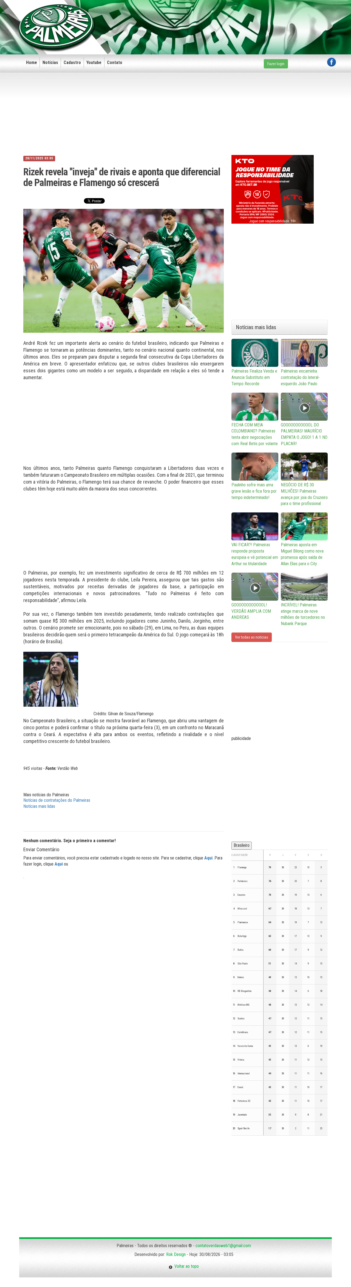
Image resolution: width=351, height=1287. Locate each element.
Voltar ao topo (185, 1266)
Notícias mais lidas (39, 806)
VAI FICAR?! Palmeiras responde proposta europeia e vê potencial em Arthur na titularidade (254, 554)
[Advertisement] (236, 18)
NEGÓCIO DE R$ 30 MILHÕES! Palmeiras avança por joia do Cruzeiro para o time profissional (304, 494)
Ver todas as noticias (251, 637)
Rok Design (176, 1254)
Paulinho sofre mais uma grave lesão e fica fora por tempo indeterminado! (254, 491)
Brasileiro (242, 845)
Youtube (93, 62)
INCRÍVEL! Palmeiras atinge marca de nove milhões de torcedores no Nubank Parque (303, 614)
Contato (114, 62)
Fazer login (275, 64)
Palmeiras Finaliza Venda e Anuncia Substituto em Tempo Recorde (254, 377)
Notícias (50, 62)
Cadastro (72, 62)
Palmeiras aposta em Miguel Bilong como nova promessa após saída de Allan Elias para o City (302, 554)
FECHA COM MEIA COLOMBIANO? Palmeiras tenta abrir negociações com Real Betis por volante (254, 434)
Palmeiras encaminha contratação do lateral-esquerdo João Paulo (300, 377)
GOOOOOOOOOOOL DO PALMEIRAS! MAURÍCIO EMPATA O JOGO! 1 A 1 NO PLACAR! (304, 434)
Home (31, 62)
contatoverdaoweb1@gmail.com (223, 1245)
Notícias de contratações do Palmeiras (56, 800)
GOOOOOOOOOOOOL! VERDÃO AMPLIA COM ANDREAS (251, 611)
